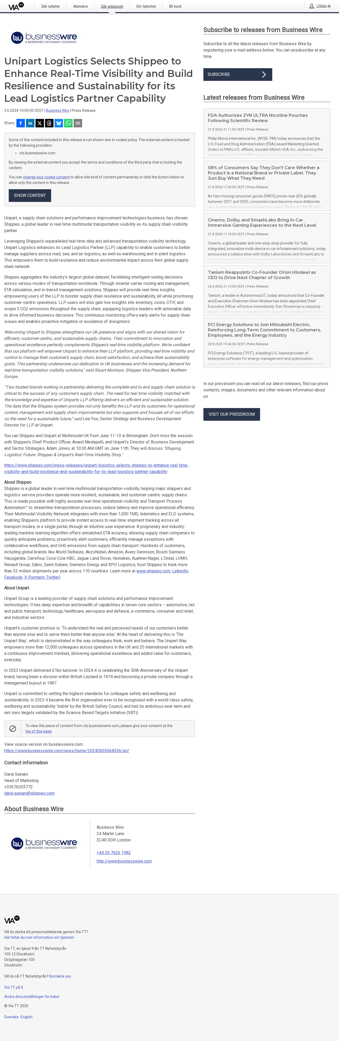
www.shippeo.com (153, 570)
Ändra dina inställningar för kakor (32, 996)
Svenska (11, 1017)
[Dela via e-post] (78, 123)
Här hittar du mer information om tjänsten (39, 937)
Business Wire (57, 110)
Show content (30, 195)
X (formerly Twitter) (42, 577)
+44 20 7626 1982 (114, 852)
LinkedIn (180, 570)
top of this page (38, 731)
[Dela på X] (39, 123)
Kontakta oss (60, 976)
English (27, 1017)
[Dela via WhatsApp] (68, 123)
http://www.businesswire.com (124, 861)
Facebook (13, 577)
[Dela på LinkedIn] (30, 123)
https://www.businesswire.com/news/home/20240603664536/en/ (66, 750)
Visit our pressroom (232, 414)
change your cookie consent (46, 177)
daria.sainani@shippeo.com (29, 793)
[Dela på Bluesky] (59, 123)
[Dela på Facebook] (20, 123)
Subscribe (219, 74)
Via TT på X (13, 987)
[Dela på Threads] (49, 123)
